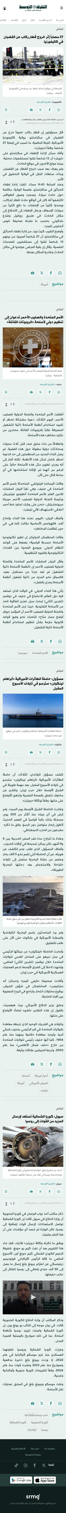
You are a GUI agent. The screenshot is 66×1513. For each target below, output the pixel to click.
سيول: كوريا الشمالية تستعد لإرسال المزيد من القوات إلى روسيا (37, 1116)
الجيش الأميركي (38, 1080)
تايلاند (44, 1088)
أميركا (44, 282)
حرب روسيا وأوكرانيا (36, 1412)
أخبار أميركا (41, 1073)
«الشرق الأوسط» (44, 99)
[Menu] (62, 6)
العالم (33, 17)
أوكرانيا (32, 1427)
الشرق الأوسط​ (45, 17)
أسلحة (26, 1073)
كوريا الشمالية (18, 1419)
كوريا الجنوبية (39, 1419)
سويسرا (22, 650)
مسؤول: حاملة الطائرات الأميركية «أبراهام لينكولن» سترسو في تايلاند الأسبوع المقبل (33, 681)
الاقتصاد (14, 17)
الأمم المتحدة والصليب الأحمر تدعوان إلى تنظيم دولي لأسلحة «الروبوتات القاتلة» (34, 317)
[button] (33, 1294)
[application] (33, 1294)
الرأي (24, 17)
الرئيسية (60, 17)
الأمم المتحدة (40, 650)
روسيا (44, 1427)
